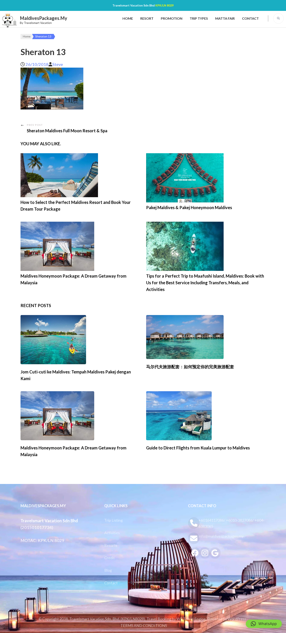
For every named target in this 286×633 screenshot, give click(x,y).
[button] (264, 624)
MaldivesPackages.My (43, 18)
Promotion (171, 18)
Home (127, 18)
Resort (146, 18)
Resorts (110, 545)
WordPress (237, 618)
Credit (109, 557)
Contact (250, 18)
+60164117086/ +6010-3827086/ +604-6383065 (231, 523)
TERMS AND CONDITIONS (143, 625)
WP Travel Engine (191, 618)
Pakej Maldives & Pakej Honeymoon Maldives (189, 207)
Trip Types (199, 18)
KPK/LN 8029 (164, 5)
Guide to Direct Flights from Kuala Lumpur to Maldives (198, 447)
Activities (112, 532)
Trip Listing (113, 520)
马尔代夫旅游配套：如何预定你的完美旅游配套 (190, 366)
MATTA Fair (225, 18)
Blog (108, 570)
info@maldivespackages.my (220, 536)
